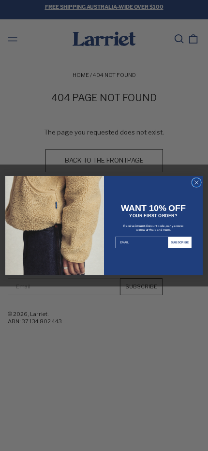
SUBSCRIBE (180, 242)
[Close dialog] (196, 182)
